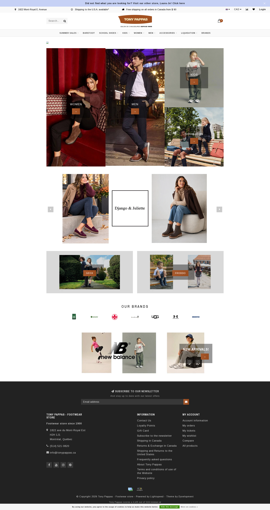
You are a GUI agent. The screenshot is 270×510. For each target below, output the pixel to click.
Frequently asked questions (154, 459)
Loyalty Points (146, 425)
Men (150, 33)
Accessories (167, 33)
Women (138, 33)
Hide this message (169, 507)
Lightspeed (157, 496)
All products (190, 445)
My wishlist (189, 435)
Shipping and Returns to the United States (154, 452)
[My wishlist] (254, 9)
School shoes (107, 33)
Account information (195, 420)
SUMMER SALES (67, 33)
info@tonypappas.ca (63, 452)
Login (262, 9)
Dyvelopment (186, 496)
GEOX (89, 273)
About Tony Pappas (149, 464)
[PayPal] (139, 489)
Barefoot (89, 33)
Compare (188, 440)
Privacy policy (146, 478)
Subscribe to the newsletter (154, 435)
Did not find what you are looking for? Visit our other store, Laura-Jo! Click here (135, 3)
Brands (206, 33)
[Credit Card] (130, 489)
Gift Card (143, 430)
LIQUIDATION (188, 33)
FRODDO (180, 273)
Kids (125, 33)
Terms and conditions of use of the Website (156, 471)
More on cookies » (189, 507)
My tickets (189, 430)
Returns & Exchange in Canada (157, 445)
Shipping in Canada (149, 440)
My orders (189, 425)
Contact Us (144, 420)
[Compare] (247, 9)
